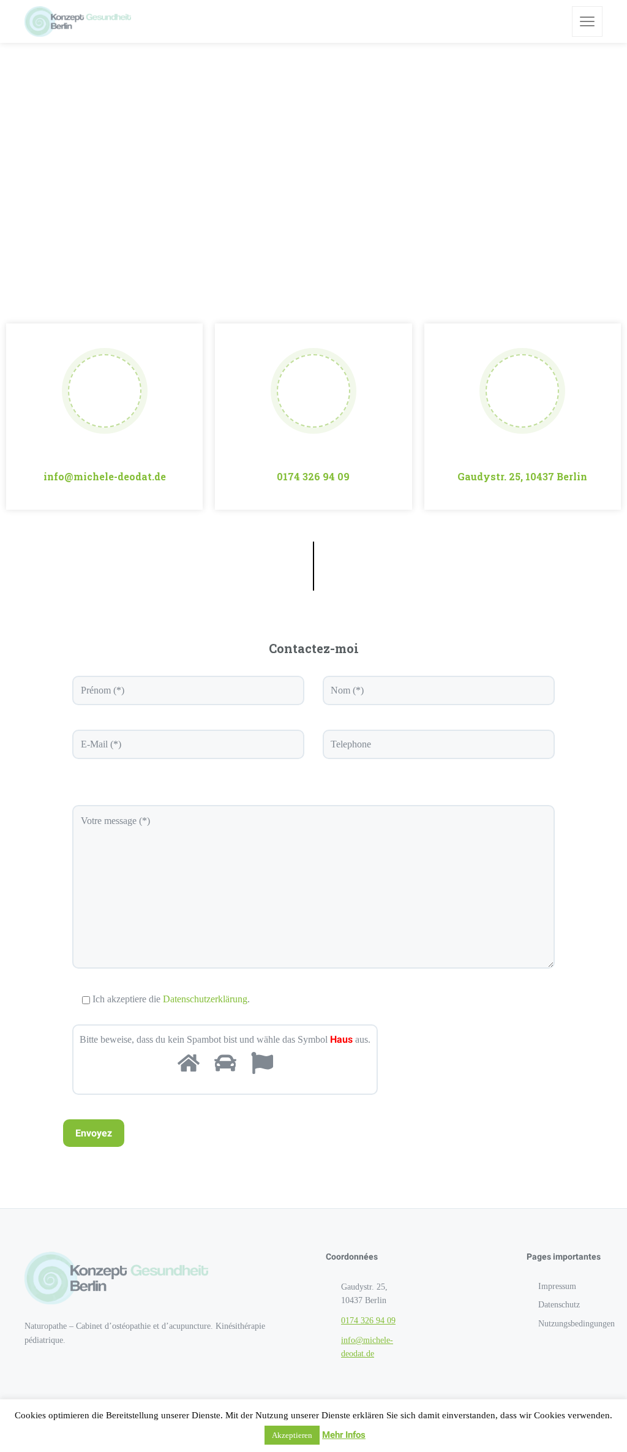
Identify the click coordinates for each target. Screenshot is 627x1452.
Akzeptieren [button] (292, 1435)
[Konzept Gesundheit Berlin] (77, 21)
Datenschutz (559, 1304)
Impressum (557, 1286)
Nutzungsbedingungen (576, 1323)
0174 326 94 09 (313, 476)
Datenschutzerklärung (205, 999)
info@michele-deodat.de (104, 476)
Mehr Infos (344, 1434)
